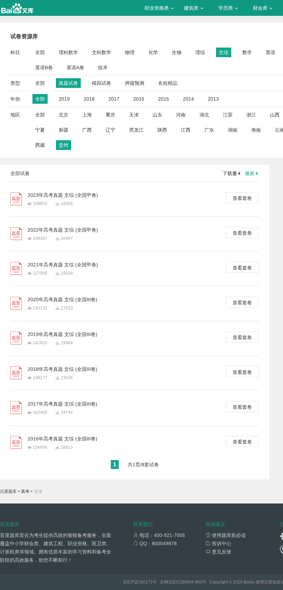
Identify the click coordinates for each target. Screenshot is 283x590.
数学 (247, 52)
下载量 (230, 173)
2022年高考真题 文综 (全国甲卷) (63, 230)
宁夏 (40, 130)
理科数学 (68, 52)
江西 (186, 130)
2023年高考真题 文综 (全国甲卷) (63, 195)
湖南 (232, 130)
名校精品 (167, 83)
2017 (113, 99)
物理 (130, 52)
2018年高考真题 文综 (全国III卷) (62, 369)
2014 (188, 99)
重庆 (110, 115)
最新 (250, 173)
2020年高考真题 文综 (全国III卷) (62, 299)
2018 (89, 99)
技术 (103, 67)
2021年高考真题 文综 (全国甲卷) (63, 264)
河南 (181, 115)
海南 (256, 130)
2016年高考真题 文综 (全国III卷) (62, 438)
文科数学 (101, 52)
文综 (223, 52)
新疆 (63, 130)
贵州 (63, 145)
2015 (163, 99)
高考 (25, 491)
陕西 (162, 130)
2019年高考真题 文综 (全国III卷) (62, 334)
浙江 (251, 115)
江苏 (228, 115)
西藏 (40, 145)
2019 (64, 99)
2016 (138, 99)
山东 (157, 115)
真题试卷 (68, 83)
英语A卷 (75, 67)
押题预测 (134, 83)
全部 (40, 52)
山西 (275, 115)
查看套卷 (242, 198)
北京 (63, 115)
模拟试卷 (101, 83)
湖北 (204, 115)
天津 (134, 115)
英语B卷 (44, 67)
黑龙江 (136, 130)
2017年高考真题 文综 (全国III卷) (62, 404)
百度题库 (8, 491)
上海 (87, 115)
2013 (213, 99)
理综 (200, 52)
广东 (209, 130)
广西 (87, 130)
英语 (270, 52)
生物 (177, 52)
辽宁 (110, 130)
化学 (153, 52)
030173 (145, 582)
